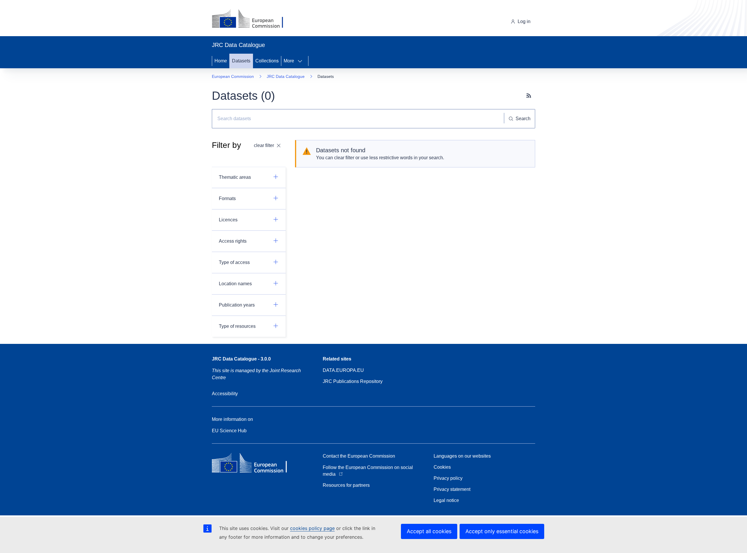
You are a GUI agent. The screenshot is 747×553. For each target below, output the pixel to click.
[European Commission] (252, 19)
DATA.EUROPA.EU (343, 370)
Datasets (241, 60)
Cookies (442, 467)
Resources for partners (346, 485)
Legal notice (446, 500)
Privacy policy (448, 478)
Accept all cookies (429, 531)
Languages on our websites (462, 456)
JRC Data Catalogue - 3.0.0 (241, 358)
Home (220, 60)
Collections (267, 60)
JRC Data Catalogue (286, 76)
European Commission (233, 76)
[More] (301, 61)
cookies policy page (312, 528)
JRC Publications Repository (353, 381)
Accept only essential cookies (501, 531)
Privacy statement (452, 489)
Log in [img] (524, 21)
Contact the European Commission (359, 456)
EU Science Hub (229, 430)
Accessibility (225, 393)
